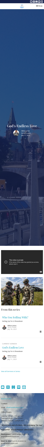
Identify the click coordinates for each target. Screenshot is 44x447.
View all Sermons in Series (10, 371)
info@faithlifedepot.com (15, 407)
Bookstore (6, 399)
